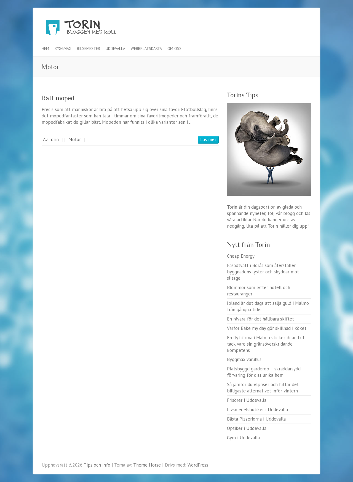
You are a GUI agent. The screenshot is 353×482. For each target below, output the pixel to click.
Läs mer (208, 139)
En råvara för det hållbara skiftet (260, 319)
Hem (45, 48)
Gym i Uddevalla (243, 438)
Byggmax (63, 48)
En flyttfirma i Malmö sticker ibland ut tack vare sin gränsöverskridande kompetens (265, 344)
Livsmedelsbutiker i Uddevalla (257, 409)
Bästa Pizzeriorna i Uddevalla (256, 419)
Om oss (174, 48)
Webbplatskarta (146, 48)
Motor (74, 139)
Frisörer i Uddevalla (246, 400)
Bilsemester (88, 48)
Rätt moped (58, 98)
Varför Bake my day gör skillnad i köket (266, 328)
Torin (54, 139)
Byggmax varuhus (244, 359)
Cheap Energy (241, 256)
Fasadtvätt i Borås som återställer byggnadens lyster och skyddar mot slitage (263, 271)
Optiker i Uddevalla (246, 428)
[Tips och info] (91, 29)
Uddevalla (115, 48)
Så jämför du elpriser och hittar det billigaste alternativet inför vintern (263, 387)
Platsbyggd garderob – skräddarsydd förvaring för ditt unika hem (264, 372)
